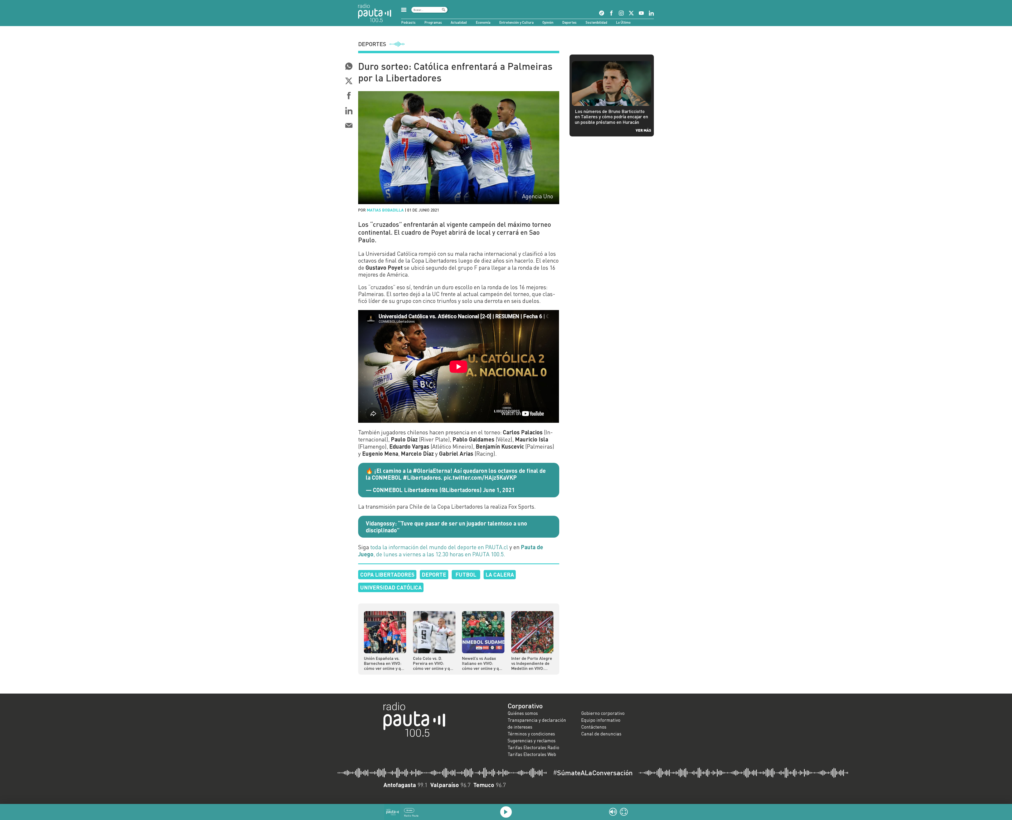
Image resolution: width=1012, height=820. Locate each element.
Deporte (434, 574)
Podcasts (408, 22)
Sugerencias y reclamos (532, 740)
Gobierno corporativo (603, 713)
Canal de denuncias (601, 733)
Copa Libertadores (387, 574)
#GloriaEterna (431, 470)
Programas (433, 22)
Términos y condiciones (531, 733)
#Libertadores (422, 477)
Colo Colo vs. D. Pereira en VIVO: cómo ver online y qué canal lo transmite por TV (434, 663)
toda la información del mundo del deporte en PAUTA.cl (439, 547)
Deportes (569, 22)
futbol (465, 574)
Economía (483, 22)
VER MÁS (643, 130)
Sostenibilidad (596, 22)
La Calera (499, 574)
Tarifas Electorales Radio (533, 747)
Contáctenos (593, 727)
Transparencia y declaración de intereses (537, 723)
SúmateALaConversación (593, 772)
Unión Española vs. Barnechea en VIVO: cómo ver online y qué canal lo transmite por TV (385, 663)
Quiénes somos (523, 713)
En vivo (409, 810)
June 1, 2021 (499, 489)
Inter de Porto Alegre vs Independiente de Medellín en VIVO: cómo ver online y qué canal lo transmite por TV (532, 663)
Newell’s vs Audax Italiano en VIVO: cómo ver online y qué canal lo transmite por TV (483, 663)
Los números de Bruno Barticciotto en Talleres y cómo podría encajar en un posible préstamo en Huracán (611, 117)
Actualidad (459, 22)
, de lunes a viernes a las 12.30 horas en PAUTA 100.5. (450, 551)
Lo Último (623, 22)
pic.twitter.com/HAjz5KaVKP (480, 477)
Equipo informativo (600, 720)
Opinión (547, 22)
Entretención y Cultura (516, 22)
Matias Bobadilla (385, 210)
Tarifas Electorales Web (532, 754)
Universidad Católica (391, 587)
